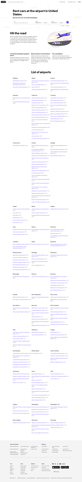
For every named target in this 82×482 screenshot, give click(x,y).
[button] (17, 1)
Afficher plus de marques (67, 450)
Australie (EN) (23, 467)
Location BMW (44, 446)
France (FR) (23, 472)
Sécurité (32, 469)
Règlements (12, 469)
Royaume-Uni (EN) (24, 473)
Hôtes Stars (44, 467)
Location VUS (23, 454)
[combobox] (17, 2)
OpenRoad (12, 473)
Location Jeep (44, 452)
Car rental (62, 25)
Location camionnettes (14, 446)
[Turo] (3, 2)
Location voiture (34, 449)
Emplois (11, 470)
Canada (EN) (23, 469)
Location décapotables (14, 454)
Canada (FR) (23, 470)
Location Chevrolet (45, 449)
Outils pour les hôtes (45, 469)
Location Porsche (55, 450)
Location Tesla (65, 446)
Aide (32, 470)
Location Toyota (66, 449)
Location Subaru (55, 452)
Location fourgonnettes (14, 449)
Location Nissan (55, 449)
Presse (11, 472)
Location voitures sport (25, 446)
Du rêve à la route (34, 467)
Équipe (11, 467)
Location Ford (44, 450)
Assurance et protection (46, 470)
